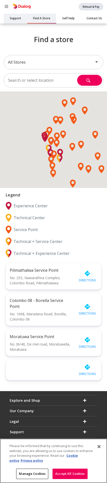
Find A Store (41, 18)
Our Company (22, 410)
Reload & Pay (91, 6)
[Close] (99, 446)
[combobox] (53, 62)
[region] (53, 461)
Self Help (68, 18)
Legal (14, 421)
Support (15, 18)
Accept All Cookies (70, 473)
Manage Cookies (32, 473)
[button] (57, 143)
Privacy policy (32, 460)
